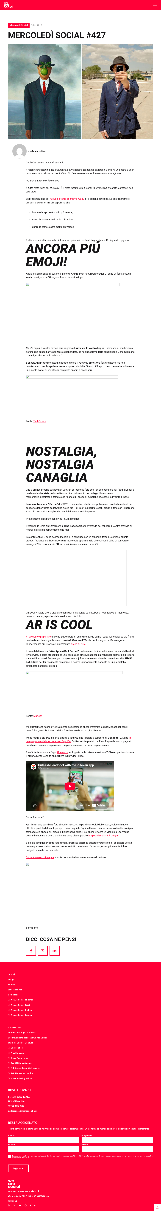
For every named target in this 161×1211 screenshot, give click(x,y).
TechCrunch (39, 421)
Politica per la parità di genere (25, 1068)
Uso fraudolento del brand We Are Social (27, 1038)
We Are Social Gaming (21, 1015)
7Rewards (62, 752)
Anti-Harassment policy (22, 1073)
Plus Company (17, 1053)
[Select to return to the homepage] (8, 5)
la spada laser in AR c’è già (103, 835)
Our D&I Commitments (21, 1063)
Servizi (11, 974)
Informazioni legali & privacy (21, 1032)
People (11, 984)
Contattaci (13, 995)
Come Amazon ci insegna (40, 857)
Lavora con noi (15, 990)
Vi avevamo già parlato (38, 636)
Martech (37, 715)
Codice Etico (17, 1048)
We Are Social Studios (21, 1010)
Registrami (18, 1168)
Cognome (87, 1135)
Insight (11, 979)
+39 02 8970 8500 (16, 1106)
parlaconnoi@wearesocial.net (22, 1111)
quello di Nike (78, 644)
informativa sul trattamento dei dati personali (43, 1156)
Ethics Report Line (19, 1058)
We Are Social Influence (22, 1000)
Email (85, 1144)
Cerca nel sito (14, 1027)
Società (11, 1144)
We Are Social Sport (20, 1005)
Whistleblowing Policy (21, 1078)
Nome (11, 1135)
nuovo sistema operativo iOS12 (67, 198)
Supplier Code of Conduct (20, 1043)
